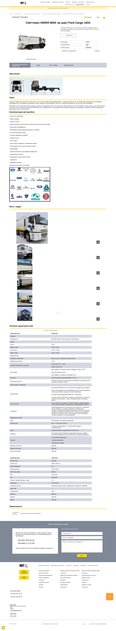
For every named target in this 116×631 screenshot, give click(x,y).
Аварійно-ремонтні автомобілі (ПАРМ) (70, 570)
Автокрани (63, 580)
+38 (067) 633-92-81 (25, 540)
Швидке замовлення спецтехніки (24, 572)
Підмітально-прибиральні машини (68, 575)
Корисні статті (90, 2)
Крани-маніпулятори (65, 577)
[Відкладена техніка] (92, 17)
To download (15, 512)
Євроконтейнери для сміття (89, 575)
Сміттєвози (84, 573)
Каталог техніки (45, 2)
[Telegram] (19, 600)
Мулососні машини (43, 573)
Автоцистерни (85, 580)
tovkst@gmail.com (16, 610)
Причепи (41, 587)
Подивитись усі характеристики (69, 50)
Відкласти (89, 17)
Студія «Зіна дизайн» (100, 623)
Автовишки (41, 580)
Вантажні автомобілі (65, 582)
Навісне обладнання (44, 577)
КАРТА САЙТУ (13, 623)
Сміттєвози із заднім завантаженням (32, 13)
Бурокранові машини (44, 570)
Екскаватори (63, 587)
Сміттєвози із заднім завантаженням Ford (51, 13)
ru (87, 4)
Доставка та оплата (58, 2)
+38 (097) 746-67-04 (69, 4)
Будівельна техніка (86, 584)
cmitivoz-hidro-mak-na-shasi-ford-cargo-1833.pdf (30, 513)
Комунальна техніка (44, 582)
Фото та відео (53, 65)
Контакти (81, 2)
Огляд (38, 65)
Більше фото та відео (31, 59)
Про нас (68, 2)
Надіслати (82, 555)
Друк (98, 17)
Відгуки (74, 2)
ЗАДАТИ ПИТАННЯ (80, 4)
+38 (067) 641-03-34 (16, 593)
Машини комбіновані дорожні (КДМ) (91, 570)
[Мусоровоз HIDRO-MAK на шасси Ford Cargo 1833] (58, 228)
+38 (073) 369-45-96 (16, 596)
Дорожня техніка (86, 577)
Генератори (85, 587)
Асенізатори (63, 573)
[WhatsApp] (12, 600)
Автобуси (84, 582)
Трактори (41, 584)
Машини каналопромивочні (46, 575)
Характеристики (68, 65)
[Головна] (23, 3)
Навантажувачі (64, 584)
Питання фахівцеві (24, 577)
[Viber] (15, 600)
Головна (11, 13)
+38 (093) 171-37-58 (25, 543)
